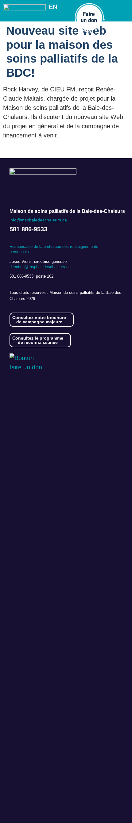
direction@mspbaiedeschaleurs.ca (40, 266)
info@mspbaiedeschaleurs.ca (38, 219)
